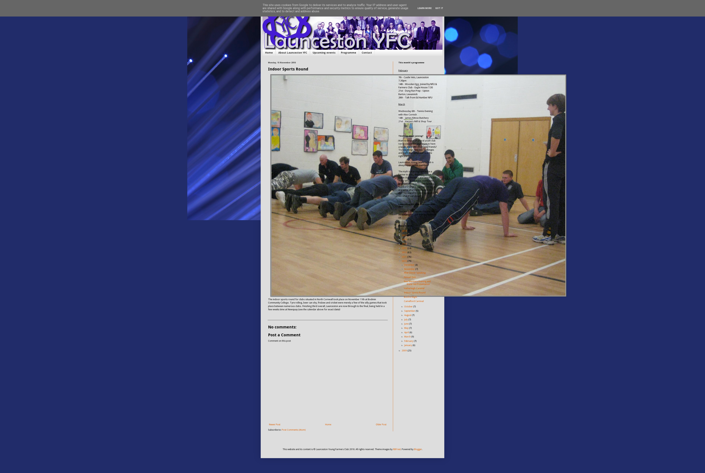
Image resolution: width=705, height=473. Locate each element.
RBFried (397, 449)
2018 (404, 231)
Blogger (418, 449)
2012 (404, 252)
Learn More (424, 8)
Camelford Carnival (414, 301)
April (406, 332)
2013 (404, 248)
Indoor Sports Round (415, 292)
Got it (439, 8)
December (409, 265)
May (406, 328)
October (408, 306)
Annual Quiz (410, 277)
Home (269, 52)
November (409, 269)
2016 (404, 239)
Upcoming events (324, 52)
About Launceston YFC (292, 52)
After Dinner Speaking (415, 273)
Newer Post (274, 424)
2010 (404, 261)
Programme (348, 52)
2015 (404, 244)
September (410, 311)
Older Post (381, 424)
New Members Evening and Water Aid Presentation (417, 282)
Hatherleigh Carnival (414, 288)
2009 (404, 350)
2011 (404, 257)
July (406, 319)
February (409, 341)
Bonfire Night (410, 297)
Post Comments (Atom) (294, 430)
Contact (367, 52)
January (408, 345)
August (408, 315)
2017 (404, 235)
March (407, 336)
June (406, 324)
